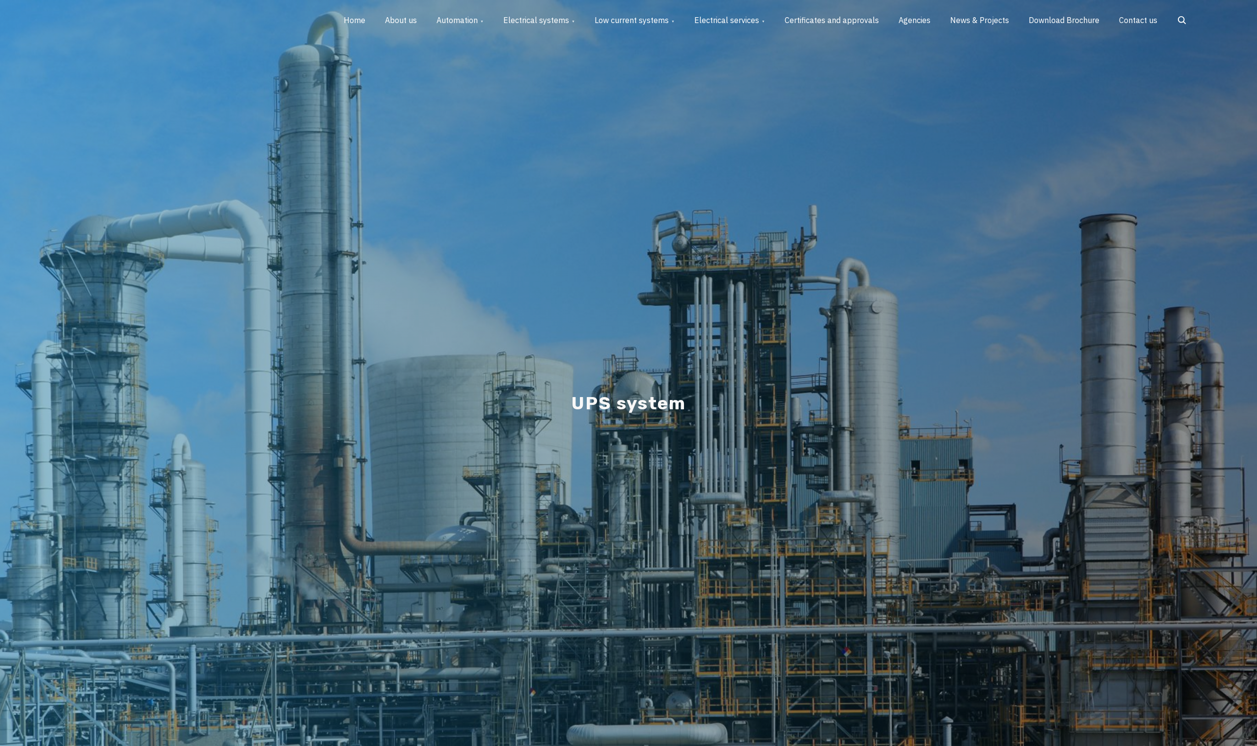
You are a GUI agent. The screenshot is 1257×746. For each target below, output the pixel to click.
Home (354, 20)
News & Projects (979, 20)
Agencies (914, 20)
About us (401, 20)
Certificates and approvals (832, 20)
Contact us (1138, 20)
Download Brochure (1064, 20)
